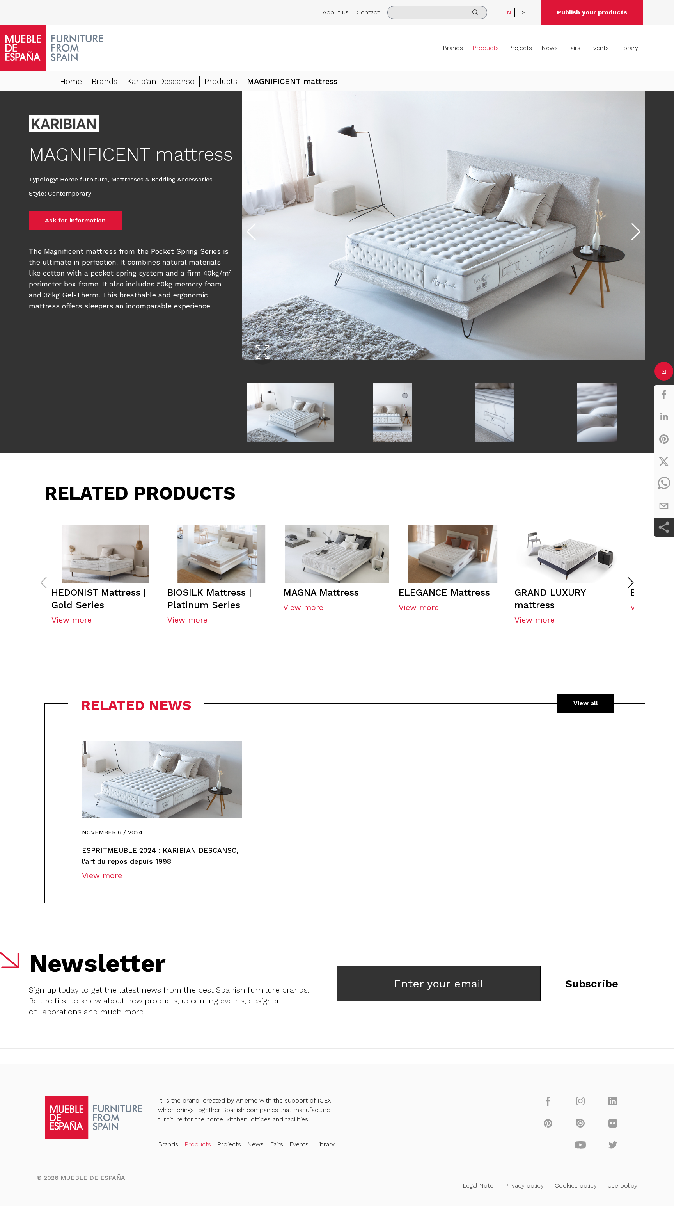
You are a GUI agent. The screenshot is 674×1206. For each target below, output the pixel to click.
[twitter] (663, 461)
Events (599, 48)
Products (485, 48)
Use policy (622, 1185)
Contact (368, 12)
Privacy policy (524, 1185)
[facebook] (663, 394)
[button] (630, 583)
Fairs (573, 48)
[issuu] (580, 1123)
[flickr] (613, 1123)
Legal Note (478, 1185)
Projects (520, 48)
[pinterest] (663, 439)
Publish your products (592, 12)
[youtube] (580, 1144)
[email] (663, 505)
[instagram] (580, 1101)
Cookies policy (576, 1185)
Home (71, 81)
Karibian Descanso (161, 81)
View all (585, 703)
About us (336, 12)
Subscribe (591, 983)
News (549, 48)
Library (628, 48)
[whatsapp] (663, 483)
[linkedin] (663, 416)
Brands (453, 48)
